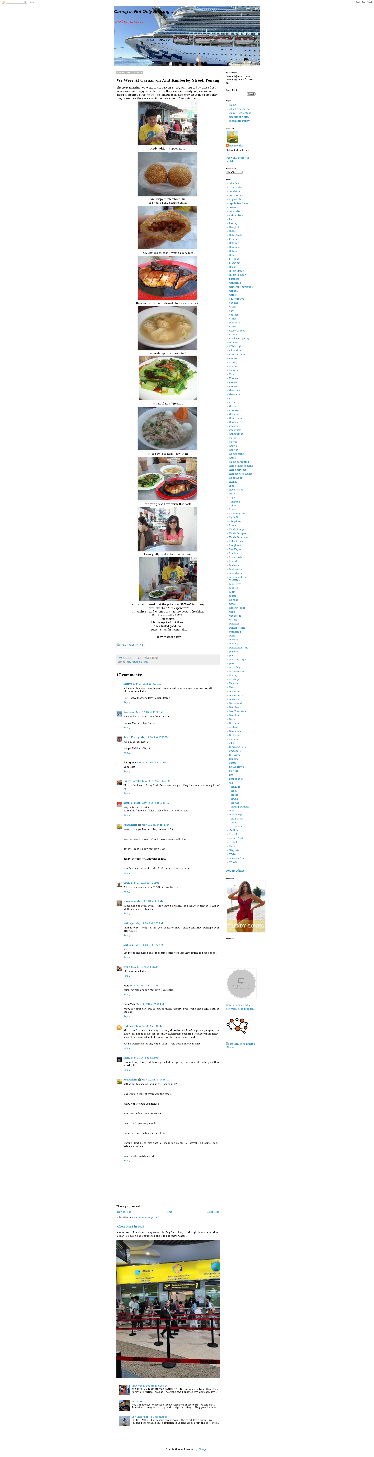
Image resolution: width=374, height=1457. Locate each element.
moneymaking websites (238, 579)
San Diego (235, 707)
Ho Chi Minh (236, 454)
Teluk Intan (236, 819)
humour (233, 482)
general (233, 386)
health (233, 446)
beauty (233, 239)
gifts (232, 402)
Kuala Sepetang (238, 537)
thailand (234, 831)
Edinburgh (235, 346)
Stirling (233, 771)
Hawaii (233, 442)
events (233, 358)
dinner (233, 335)
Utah (232, 846)
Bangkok (234, 227)
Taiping (233, 795)
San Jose (234, 715)
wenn (126, 967)
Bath (232, 231)
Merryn (127, 684)
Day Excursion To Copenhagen (149, 1417)
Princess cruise (238, 671)
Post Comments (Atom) (145, 1218)
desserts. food (237, 331)
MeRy (126, 1058)
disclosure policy (239, 339)
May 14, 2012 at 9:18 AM (144, 967)
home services (237, 470)
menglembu (236, 573)
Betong (233, 251)
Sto (231, 775)
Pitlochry (234, 668)
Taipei (233, 791)
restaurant (235, 691)
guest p (233, 426)
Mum (232, 592)
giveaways (235, 410)
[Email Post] (139, 657)
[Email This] (145, 657)
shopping (234, 739)
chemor (233, 303)
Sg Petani (235, 735)
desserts (234, 327)
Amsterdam (236, 195)
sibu (231, 743)
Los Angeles (236, 557)
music (232, 596)
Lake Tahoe (236, 541)
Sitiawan (234, 755)
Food (127, 662)
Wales (232, 854)
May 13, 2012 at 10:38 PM (155, 737)
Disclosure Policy (239, 121)
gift (231, 398)
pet (231, 656)
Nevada (233, 600)
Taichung (234, 787)
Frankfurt (235, 378)
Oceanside (235, 616)
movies (233, 588)
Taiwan (233, 799)
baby (232, 219)
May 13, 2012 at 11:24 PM (145, 883)
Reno (232, 687)
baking (233, 223)
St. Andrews (236, 767)
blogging (234, 263)
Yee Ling (128, 712)
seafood (233, 727)
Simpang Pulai (238, 747)
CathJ (126, 883)
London (233, 553)
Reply (126, 702)
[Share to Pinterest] (156, 657)
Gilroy (233, 406)
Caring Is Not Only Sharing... (143, 11)
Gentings (234, 390)
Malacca (234, 565)
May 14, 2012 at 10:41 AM (144, 986)
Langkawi (235, 545)
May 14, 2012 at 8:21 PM (144, 1058)
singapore (235, 751)
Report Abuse (235, 871)
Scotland (234, 723)
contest (233, 315)
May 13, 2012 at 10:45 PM (156, 781)
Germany (234, 394)
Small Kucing (131, 737)
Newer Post (124, 1212)
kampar (233, 510)
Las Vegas (235, 549)
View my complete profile (237, 159)
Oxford (233, 620)
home (232, 458)
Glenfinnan (236, 418)
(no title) (136, 1401)
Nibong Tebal (237, 608)
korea (232, 526)
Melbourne (235, 569)
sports (232, 763)
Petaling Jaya (237, 660)
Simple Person (132, 803)
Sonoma (234, 759)
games (233, 382)
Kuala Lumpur (237, 533)
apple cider (235, 199)
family (233, 362)
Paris (232, 636)
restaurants (236, 695)
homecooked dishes (240, 474)
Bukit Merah (236, 271)
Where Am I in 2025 (130, 1227)
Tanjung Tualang (239, 807)
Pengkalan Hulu (238, 648)
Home (168, 1212)
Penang (135, 662)
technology (236, 815)
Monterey (235, 584)
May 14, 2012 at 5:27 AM (149, 945)
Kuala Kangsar (238, 529)
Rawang (234, 683)
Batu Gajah (235, 235)
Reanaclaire (130, 825)
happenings (236, 434)
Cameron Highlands (241, 287)
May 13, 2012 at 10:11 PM (147, 684)
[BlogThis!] (147, 657)
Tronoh (233, 843)
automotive (236, 215)
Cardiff (233, 295)
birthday (234, 259)
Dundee (233, 343)
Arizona (234, 207)
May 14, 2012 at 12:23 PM (150, 1004)
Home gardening (239, 462)
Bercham (234, 247)
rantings (234, 679)
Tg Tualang (236, 827)
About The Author (240, 109)
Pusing (233, 675)
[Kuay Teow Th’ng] (130, 645)
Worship (234, 862)
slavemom (129, 901)
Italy (232, 494)
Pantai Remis (237, 628)
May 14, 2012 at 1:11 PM (149, 1026)
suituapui (129, 923)
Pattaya (233, 640)
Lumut (233, 561)
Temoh (233, 823)
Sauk (232, 719)
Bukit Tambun (237, 275)
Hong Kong (236, 478)
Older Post (213, 1212)
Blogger (203, 1449)
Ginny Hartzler (132, 781)
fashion (233, 366)
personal (234, 652)
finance (233, 370)
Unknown (129, 1026)
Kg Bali (233, 517)
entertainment (238, 354)
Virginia (234, 850)
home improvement (241, 466)
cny (231, 311)
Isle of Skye (236, 490)
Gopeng (233, 422)
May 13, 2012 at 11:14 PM (155, 825)
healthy (234, 450)
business (234, 279)
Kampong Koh (237, 514)
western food (237, 858)
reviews (234, 699)
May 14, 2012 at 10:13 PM (156, 1080)
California (235, 283)
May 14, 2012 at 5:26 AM (149, 923)
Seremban (235, 731)
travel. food (236, 839)
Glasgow (234, 414)
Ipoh (231, 486)
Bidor (232, 255)
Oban (232, 612)
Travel (144, 662)
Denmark (234, 323)
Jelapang (234, 502)
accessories (236, 187)
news (232, 604)
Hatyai (233, 438)
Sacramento (236, 703)
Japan (232, 498)
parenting (235, 632)
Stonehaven (236, 779)
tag (231, 783)
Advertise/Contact (240, 113)
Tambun (234, 803)
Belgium (234, 243)
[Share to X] (150, 657)
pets (231, 663)
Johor (232, 506)
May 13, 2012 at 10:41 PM (153, 762)
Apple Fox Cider (238, 203)
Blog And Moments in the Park (149, 1386)
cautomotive (236, 299)
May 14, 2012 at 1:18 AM (150, 901)
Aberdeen (234, 183)
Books (232, 267)
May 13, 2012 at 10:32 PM (149, 712)
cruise (232, 319)
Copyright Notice (239, 117)
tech (231, 811)
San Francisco (237, 711)
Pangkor (234, 624)
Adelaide (234, 191)
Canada (233, 291)
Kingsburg (235, 522)
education (235, 351)
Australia (234, 211)
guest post (235, 430)
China (232, 307)
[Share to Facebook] (153, 657)
